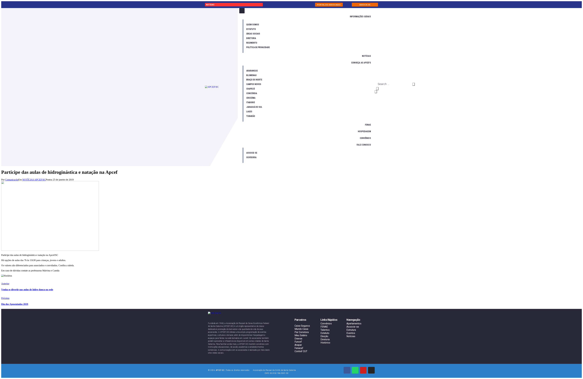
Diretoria (325, 339)
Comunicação (11, 179)
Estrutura (351, 329)
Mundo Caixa (301, 329)
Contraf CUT (301, 351)
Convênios (326, 323)
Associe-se (352, 326)
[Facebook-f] (347, 370)
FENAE (324, 326)
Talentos (325, 329)
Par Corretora (302, 332)
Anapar (298, 344)
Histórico (325, 342)
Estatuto (324, 333)
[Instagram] (371, 370)
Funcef (298, 341)
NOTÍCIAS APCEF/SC (34, 179)
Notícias (350, 336)
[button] (329, 5)
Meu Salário (301, 335)
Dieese (298, 338)
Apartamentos (353, 323)
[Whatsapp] (355, 370)
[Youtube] (363, 370)
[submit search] (414, 84)
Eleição (324, 336)
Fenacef (299, 348)
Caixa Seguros (302, 325)
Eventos (350, 333)
